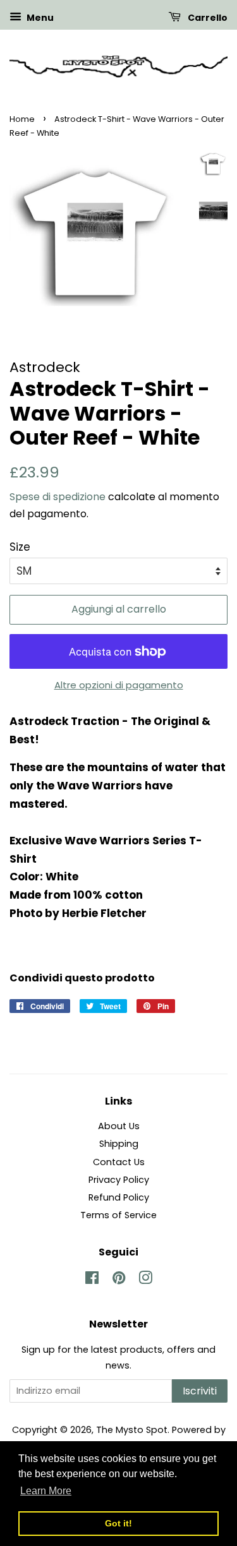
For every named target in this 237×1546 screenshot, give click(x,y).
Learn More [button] (45, 1490)
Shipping (118, 1143)
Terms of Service (118, 1215)
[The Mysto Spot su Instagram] (145, 1280)
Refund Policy (118, 1197)
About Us (119, 1126)
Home (22, 119)
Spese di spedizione (57, 496)
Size (19, 546)
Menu (39, 17)
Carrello (207, 17)
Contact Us (119, 1162)
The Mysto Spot (131, 1429)
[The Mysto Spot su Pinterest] (119, 1280)
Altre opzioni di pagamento (118, 685)
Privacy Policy (118, 1179)
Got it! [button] (118, 1523)
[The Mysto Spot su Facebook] (92, 1280)
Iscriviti (200, 1391)
